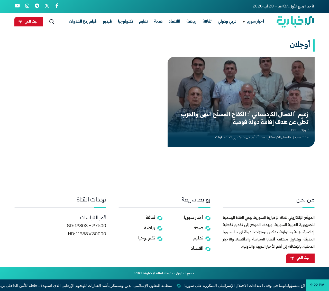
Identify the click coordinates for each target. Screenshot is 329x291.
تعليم (143, 22)
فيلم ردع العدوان (83, 22)
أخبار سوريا (255, 22)
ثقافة (207, 22)
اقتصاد (174, 22)
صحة (158, 22)
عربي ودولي (227, 22)
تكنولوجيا (125, 22)
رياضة (191, 22)
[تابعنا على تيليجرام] (37, 6)
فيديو (107, 22)
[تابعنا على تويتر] (47, 6)
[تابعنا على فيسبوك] (57, 6)
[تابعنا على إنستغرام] (27, 6)
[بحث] (52, 22)
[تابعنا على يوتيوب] (17, 6)
